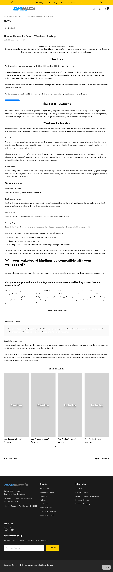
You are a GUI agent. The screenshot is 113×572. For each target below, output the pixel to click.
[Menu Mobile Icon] (5, 9)
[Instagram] (12, 529)
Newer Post (101, 459)
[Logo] (24, 9)
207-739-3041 (15, 491)
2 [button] (57, 446)
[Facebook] (6, 529)
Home (6, 16)
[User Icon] (100, 9)
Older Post (11, 459)
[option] (56, 2)
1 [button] (55, 446)
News (12, 16)
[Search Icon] (94, 9)
